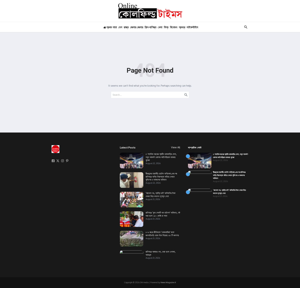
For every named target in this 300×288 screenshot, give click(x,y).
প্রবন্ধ (182, 27)
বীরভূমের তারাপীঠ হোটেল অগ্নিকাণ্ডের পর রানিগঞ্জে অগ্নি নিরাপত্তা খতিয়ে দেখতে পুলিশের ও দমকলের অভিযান (161, 176)
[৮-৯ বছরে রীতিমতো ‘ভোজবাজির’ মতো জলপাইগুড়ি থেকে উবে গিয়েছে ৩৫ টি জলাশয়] (131, 238)
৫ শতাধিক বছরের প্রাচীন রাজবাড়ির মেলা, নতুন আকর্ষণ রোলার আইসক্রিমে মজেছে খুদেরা (161, 157)
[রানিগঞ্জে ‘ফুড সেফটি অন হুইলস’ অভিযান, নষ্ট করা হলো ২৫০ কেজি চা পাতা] (131, 219)
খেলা (160, 27)
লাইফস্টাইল (192, 27)
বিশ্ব (166, 27)
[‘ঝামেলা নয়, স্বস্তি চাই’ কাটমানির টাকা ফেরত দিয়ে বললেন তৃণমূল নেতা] (131, 199)
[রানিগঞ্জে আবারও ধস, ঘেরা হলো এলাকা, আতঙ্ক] (131, 258)
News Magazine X (168, 282)
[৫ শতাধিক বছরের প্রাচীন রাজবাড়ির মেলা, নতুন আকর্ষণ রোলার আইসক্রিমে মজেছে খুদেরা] (131, 160)
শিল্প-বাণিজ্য (150, 27)
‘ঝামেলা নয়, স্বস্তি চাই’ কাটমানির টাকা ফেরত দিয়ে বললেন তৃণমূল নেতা (160, 195)
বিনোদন (173, 27)
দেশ (120, 27)
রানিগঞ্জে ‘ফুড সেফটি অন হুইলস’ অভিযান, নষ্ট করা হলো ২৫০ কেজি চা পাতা (163, 214)
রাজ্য (126, 27)
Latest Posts (127, 147)
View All (175, 147)
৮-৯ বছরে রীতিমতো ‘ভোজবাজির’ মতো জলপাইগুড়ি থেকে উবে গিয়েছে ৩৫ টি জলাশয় (162, 234)
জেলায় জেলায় (136, 27)
